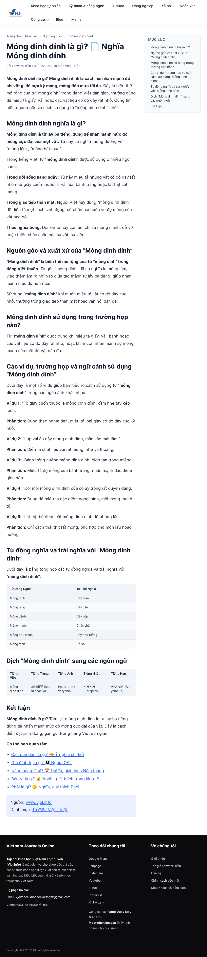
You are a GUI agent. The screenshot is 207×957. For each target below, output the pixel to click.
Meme (76, 19)
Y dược (118, 6)
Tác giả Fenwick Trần (166, 866)
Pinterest (95, 895)
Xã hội (167, 6)
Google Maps (98, 859)
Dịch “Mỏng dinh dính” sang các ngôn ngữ (170, 98)
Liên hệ (156, 873)
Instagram (96, 873)
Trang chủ (13, 36)
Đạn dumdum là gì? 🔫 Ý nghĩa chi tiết (47, 754)
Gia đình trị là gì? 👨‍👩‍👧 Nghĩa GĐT (41, 762)
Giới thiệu (158, 859)
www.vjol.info (39, 802)
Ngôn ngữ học (53, 36)
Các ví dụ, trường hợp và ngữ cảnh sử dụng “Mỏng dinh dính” (171, 77)
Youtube (95, 880)
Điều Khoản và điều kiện (168, 888)
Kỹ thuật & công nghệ (86, 6)
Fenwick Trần (21, 66)
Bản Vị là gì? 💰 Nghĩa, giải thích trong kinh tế (55, 778)
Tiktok (93, 888)
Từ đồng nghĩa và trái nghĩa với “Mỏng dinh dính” (170, 88)
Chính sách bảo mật (165, 880)
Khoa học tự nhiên (46, 6)
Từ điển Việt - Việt (80, 36)
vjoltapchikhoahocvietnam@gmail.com (43, 897)
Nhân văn (187, 6)
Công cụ (38, 19)
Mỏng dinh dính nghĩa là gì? (170, 47)
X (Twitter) (96, 902)
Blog (59, 19)
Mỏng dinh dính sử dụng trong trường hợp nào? (172, 65)
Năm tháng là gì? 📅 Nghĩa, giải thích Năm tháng (57, 770)
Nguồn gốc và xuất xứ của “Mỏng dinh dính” (169, 55)
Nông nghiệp (142, 6)
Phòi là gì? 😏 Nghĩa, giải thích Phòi (45, 786)
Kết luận (156, 106)
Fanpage (95, 866)
